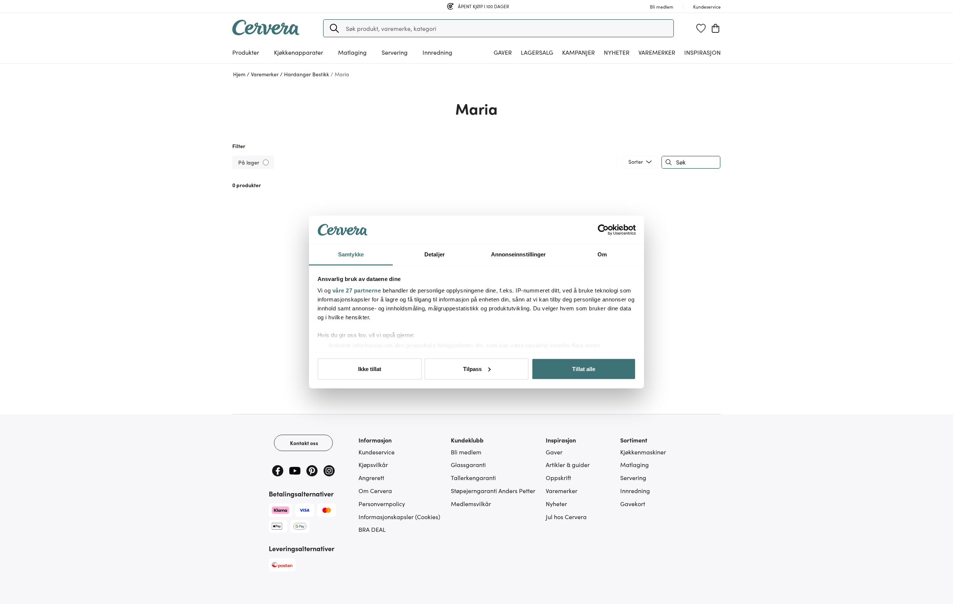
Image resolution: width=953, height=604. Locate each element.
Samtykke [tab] (351, 254)
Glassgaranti (468, 464)
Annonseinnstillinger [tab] (518, 254)
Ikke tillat (369, 368)
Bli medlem (466, 452)
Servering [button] (395, 52)
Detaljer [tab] (434, 254)
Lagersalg (537, 52)
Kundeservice (376, 452)
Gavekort (632, 503)
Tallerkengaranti (473, 477)
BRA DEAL (372, 529)
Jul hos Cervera (566, 516)
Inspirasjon (702, 52)
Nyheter (617, 52)
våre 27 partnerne (356, 290)
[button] (334, 28)
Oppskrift (558, 477)
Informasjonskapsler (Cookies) (399, 516)
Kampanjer (578, 52)
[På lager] (266, 162)
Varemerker (656, 52)
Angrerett (371, 477)
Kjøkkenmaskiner (643, 452)
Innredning (635, 490)
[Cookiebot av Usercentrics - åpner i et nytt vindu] (603, 230)
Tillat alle (583, 368)
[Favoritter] (701, 28)
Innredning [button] (437, 52)
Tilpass (472, 368)
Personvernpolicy (381, 503)
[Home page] (265, 33)
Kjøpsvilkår (373, 464)
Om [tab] (602, 254)
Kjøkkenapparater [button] (298, 52)
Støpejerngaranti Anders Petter (493, 490)
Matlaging (634, 464)
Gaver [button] (503, 52)
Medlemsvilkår (471, 503)
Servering (633, 477)
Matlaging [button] (352, 52)
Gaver (554, 452)
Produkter (245, 52)
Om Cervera (375, 490)
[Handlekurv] (715, 28)
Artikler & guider (568, 464)
